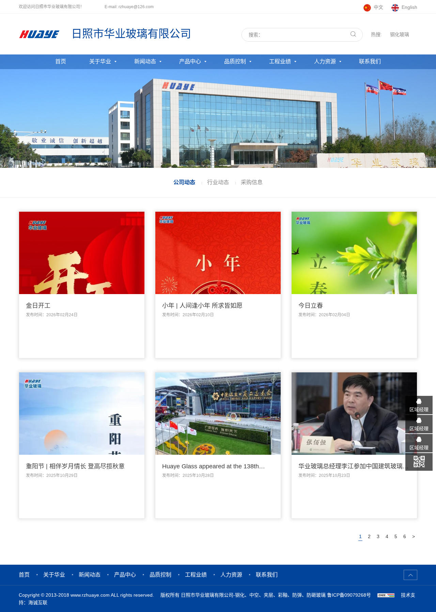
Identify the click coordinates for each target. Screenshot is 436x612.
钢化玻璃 (399, 34)
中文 (378, 7)
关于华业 (100, 61)
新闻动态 (145, 61)
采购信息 (252, 182)
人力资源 (325, 61)
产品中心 (190, 61)
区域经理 (419, 409)
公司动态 (184, 182)
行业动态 (218, 182)
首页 (60, 61)
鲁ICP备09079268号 (349, 595)
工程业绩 (280, 61)
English (409, 7)
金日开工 (38, 305)
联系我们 (370, 61)
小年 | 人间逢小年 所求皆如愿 (202, 305)
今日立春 (310, 305)
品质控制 (235, 61)
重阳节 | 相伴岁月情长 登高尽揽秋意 (75, 466)
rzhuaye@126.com (136, 6)
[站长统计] (385, 595)
